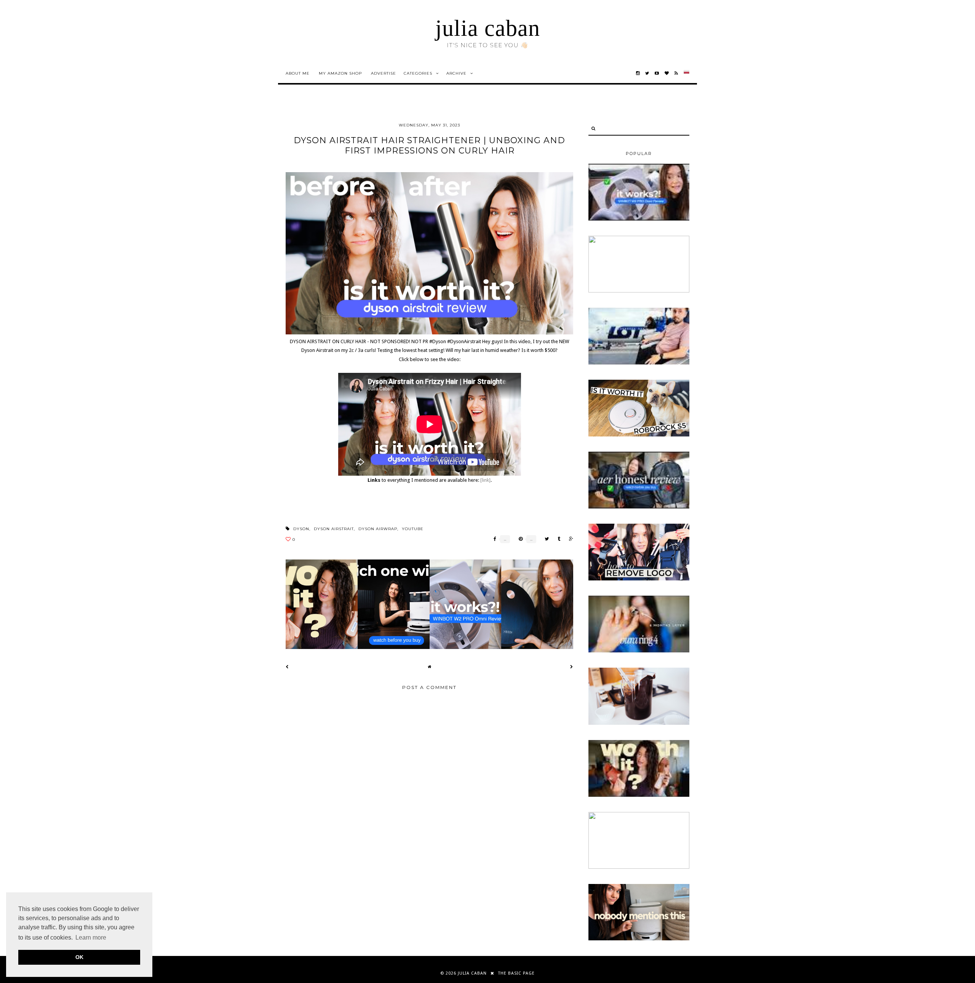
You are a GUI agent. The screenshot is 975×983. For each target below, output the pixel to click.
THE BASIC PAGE (516, 973)
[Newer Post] (287, 666)
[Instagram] (638, 73)
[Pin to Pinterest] (519, 539)
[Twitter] (647, 73)
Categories (418, 73)
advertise (383, 73)
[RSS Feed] (676, 73)
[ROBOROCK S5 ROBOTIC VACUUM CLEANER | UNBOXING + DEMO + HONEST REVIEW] (638, 435)
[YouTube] (657, 73)
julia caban (487, 28)
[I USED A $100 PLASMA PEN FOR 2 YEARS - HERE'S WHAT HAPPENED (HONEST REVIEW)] (638, 291)
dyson (301, 528)
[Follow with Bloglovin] (667, 73)
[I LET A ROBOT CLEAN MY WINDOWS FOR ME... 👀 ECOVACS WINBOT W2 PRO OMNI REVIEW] (638, 219)
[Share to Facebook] (493, 539)
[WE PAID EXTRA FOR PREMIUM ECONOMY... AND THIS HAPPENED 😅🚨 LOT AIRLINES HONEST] (638, 363)
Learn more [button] (90, 937)
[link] (485, 480)
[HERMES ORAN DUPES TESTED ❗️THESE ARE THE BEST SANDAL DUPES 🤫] (638, 795)
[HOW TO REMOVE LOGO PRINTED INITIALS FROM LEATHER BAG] (638, 579)
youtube (413, 528)
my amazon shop (340, 73)
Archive (456, 73)
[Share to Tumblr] (557, 539)
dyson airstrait (334, 528)
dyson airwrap (377, 528)
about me (298, 73)
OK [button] (79, 957)
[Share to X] (545, 539)
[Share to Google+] (569, 539)
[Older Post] (571, 666)
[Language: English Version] (686, 73)
